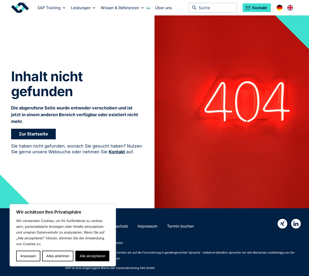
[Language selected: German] (287, 7)
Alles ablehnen (57, 256)
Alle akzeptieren (92, 256)
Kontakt (117, 151)
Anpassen (28, 256)
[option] (291, 8)
